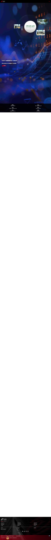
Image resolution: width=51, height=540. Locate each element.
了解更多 (4, 65)
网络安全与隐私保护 (3, 529)
